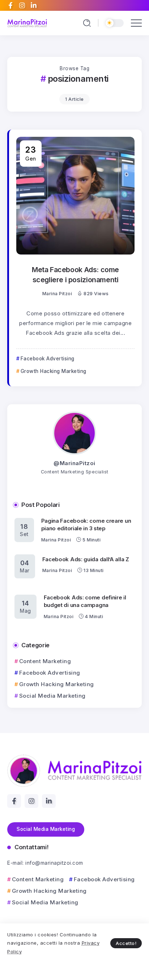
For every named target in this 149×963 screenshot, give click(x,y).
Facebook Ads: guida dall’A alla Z (85, 558)
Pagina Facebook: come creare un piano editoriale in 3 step (86, 524)
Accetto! (126, 943)
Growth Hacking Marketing (56, 684)
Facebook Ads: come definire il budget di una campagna (85, 601)
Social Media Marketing (52, 695)
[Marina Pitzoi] (27, 22)
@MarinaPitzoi (74, 463)
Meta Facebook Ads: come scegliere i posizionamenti (75, 274)
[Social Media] (10, 5)
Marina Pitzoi (57, 293)
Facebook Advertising (49, 672)
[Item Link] (75, 196)
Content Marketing (45, 661)
